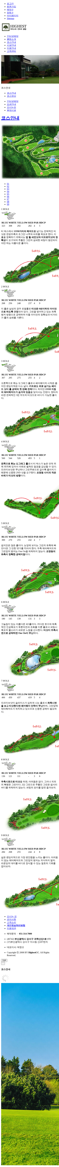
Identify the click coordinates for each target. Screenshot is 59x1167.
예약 (10, 9)
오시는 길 (12, 916)
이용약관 (11, 928)
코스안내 (11, 42)
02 (8, 186)
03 (8, 189)
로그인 (10, 3)
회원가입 (11, 6)
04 (8, 191)
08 (8, 202)
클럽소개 (11, 39)
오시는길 (11, 107)
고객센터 (11, 51)
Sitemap (10, 18)
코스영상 (11, 96)
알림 (10, 12)
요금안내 (11, 104)
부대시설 (11, 110)
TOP (4, 960)
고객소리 (11, 922)
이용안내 (11, 48)
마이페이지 (12, 15)
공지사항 (11, 919)
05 (8, 194)
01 (8, 184)
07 (8, 199)
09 (8, 204)
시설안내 (11, 45)
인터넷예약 (12, 36)
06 (8, 196)
